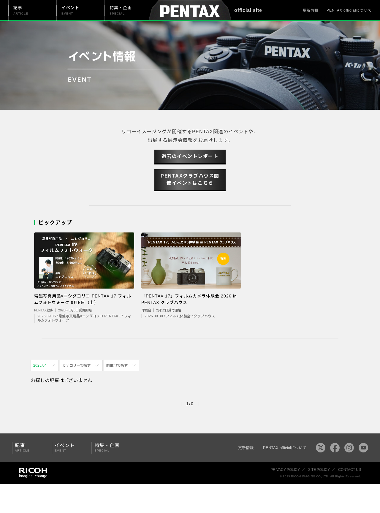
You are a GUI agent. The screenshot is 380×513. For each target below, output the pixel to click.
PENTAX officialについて (349, 10)
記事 (22, 447)
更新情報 (310, 10)
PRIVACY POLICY (285, 470)
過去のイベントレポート (190, 156)
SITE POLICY (319, 470)
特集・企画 (107, 447)
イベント (65, 447)
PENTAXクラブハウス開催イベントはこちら (190, 179)
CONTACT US (349, 470)
